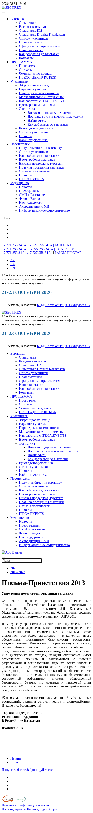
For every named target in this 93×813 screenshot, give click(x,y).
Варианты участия (32, 89)
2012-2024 (17, 572)
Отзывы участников (34, 132)
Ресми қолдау (37, 809)
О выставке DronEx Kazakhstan (42, 34)
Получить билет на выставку (40, 148)
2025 (13, 568)
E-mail (14, 762)
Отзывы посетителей (34, 171)
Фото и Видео (29, 198)
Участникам (19, 81)
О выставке (27, 23)
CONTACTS (65, 249)
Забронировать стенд (34, 85)
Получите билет (14, 770)
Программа (27, 66)
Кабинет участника (33, 140)
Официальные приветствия (39, 46)
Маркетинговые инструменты (41, 97)
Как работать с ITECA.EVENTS (42, 101)
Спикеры (26, 69)
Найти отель (37, 120)
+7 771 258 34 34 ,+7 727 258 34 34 (27, 252)
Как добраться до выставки (39, 54)
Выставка (17, 19)
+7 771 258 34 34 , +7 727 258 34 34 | (29, 249)
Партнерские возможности (39, 93)
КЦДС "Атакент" (50, 305)
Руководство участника (36, 128)
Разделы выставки (32, 26)
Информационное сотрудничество (44, 210)
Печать (15, 758)
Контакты (26, 58)
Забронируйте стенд (41, 770)
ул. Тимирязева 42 (77, 305)
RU (12, 264)
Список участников (33, 38)
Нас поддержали (31, 202)
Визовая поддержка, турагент (49, 112)
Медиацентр (19, 183)
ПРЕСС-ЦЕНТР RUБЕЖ (37, 77)
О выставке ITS (30, 30)
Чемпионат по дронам (35, 73)
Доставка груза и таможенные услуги (55, 116)
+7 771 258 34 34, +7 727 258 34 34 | (28, 245)
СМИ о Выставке (32, 195)
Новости (25, 136)
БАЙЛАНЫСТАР (68, 252)
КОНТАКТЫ (64, 245)
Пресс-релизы (29, 191)
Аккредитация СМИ (34, 206)
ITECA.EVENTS (31, 179)
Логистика (27, 109)
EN (12, 268)
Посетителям (20, 144)
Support (53, 809)
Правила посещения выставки (41, 167)
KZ (12, 260)
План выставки (30, 42)
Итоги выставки (31, 50)
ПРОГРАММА (21, 62)
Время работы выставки (37, 105)
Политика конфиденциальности (25, 805)
